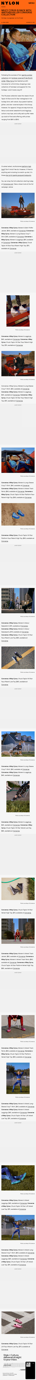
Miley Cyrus (10, 81)
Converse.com (8, 184)
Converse (22, 231)
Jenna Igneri (6, 22)
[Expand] (27, 1363)
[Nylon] (10, 3)
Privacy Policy (11, 1375)
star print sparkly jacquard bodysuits (18, 175)
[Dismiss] (33, 1363)
